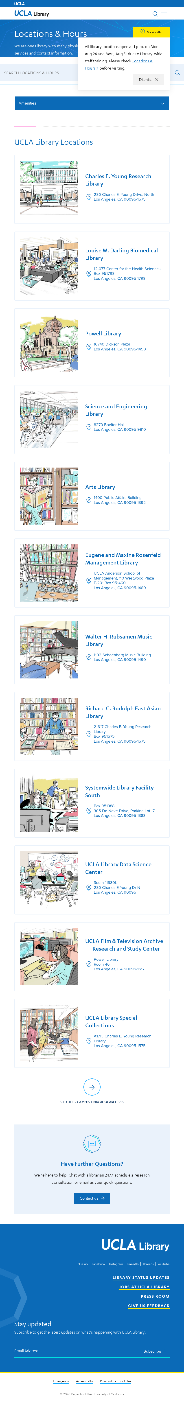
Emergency (61, 1381)
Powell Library (103, 333)
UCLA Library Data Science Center (118, 868)
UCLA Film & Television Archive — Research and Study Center (124, 945)
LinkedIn (133, 1264)
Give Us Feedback (149, 1305)
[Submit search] (177, 72)
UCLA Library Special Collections (111, 1021)
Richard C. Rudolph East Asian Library (123, 712)
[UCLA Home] (19, 3)
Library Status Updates (141, 1277)
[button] (31, 13)
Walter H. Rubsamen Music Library (118, 640)
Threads (148, 1264)
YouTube (164, 1264)
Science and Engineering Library (116, 410)
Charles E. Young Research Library (118, 180)
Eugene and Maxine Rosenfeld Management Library (123, 558)
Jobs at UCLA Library (144, 1286)
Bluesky (82, 1264)
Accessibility (84, 1381)
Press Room (155, 1296)
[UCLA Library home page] (31, 13)
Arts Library (100, 486)
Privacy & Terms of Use (115, 1381)
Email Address (26, 1350)
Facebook (98, 1264)
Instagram (116, 1264)
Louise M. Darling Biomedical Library (121, 254)
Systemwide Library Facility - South (121, 791)
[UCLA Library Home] (135, 1245)
